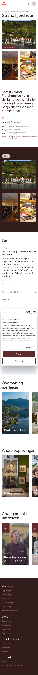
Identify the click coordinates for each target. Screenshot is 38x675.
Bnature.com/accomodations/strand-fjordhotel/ (23, 137)
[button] (34, 3)
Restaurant (15, 11)
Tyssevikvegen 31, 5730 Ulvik (20, 126)
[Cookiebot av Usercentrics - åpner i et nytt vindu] (27, 312)
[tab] (6, 156)
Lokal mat (6, 11)
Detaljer (28, 347)
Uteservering (25, 11)
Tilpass (17, 361)
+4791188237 (14, 130)
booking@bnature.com (18, 133)
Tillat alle (19, 354)
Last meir (7, 282)
